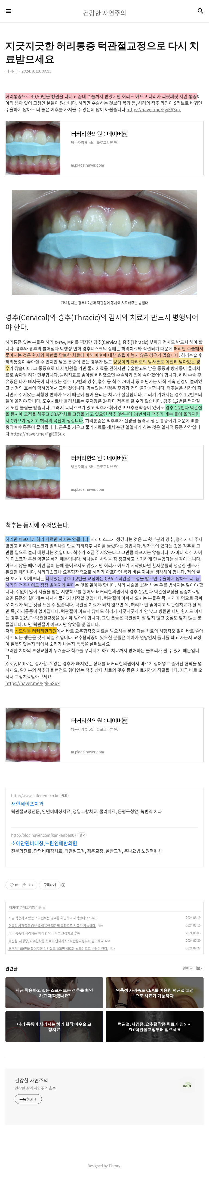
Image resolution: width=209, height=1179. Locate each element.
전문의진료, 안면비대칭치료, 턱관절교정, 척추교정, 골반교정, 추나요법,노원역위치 (86, 850)
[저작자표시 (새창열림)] (63, 885)
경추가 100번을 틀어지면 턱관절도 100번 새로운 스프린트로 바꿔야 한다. (58, 948)
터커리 (13, 907)
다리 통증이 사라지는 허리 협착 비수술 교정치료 (40, 933)
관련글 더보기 (193, 968)
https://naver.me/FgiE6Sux (154, 109)
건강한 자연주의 (31, 1080)
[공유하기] (24, 885)
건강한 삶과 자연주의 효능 (35, 1088)
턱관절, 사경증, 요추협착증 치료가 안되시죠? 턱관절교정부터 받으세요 (55, 941)
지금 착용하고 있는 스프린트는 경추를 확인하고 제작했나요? (49, 918)
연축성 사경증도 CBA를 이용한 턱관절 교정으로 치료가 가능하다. (52, 925)
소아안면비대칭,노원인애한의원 (44, 843)
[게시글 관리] (31, 885)
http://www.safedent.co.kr (35, 795)
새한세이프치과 (27, 804)
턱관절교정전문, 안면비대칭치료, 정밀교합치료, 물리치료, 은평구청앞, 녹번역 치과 (86, 811)
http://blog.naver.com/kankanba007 (43, 835)
